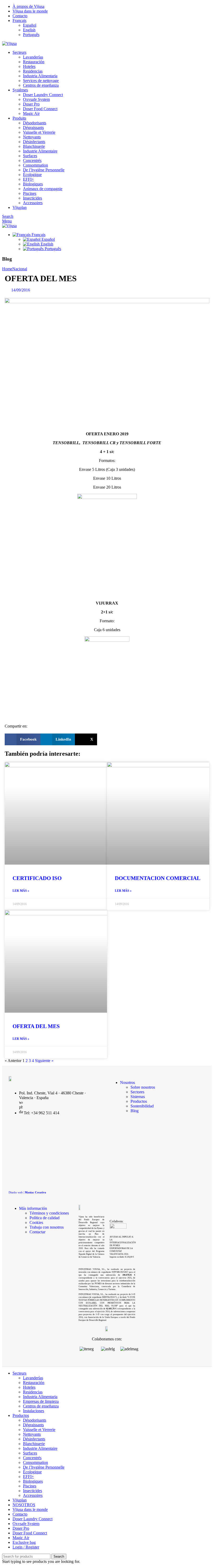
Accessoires (33, 203)
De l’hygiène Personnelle (43, 170)
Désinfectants (34, 141)
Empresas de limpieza (41, 1401)
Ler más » (21, 891)
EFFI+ (28, 179)
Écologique (32, 174)
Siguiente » (44, 1060)
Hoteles (29, 66)
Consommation (35, 165)
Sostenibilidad (142, 1106)
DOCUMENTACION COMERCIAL (157, 878)
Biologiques (33, 184)
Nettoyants (32, 137)
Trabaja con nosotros (46, 1227)
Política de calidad (44, 1218)
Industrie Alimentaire (40, 151)
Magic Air (31, 113)
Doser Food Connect (40, 109)
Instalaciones (33, 1411)
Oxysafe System (36, 99)
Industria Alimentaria (40, 76)
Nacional (19, 269)
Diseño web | (27, 1192)
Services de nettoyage (41, 80)
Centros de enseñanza (41, 85)
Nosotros (127, 1082)
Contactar (37, 1232)
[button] (22, 739)
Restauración (33, 62)
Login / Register (26, 1547)
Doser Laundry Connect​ (43, 94)
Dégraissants (33, 127)
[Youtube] (54, 1129)
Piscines (29, 193)
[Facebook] (63, 1129)
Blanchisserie (34, 146)
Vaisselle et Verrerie (39, 132)
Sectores (137, 1092)
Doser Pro (31, 104)
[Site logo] (9, 43)
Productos (138, 1101)
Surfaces (30, 156)
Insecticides (32, 198)
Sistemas (137, 1096)
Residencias (33, 71)
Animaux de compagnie (42, 188)
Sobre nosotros (142, 1087)
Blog (134, 1110)
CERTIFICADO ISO (37, 878)
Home (7, 269)
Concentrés (32, 160)
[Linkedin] (44, 1129)
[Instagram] (34, 1129)
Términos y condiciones (49, 1213)
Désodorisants (34, 123)
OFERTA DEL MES (36, 1026)
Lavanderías (33, 57)
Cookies (36, 1222)
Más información (33, 1208)
